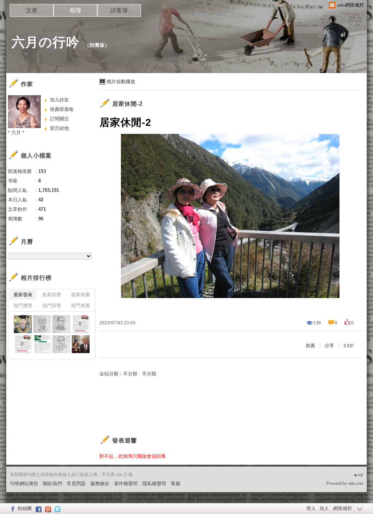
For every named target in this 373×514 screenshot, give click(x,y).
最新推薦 (80, 294)
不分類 (130, 373)
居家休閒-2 (127, 104)
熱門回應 (51, 305)
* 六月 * (16, 132)
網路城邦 (342, 508)
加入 (324, 508)
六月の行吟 (45, 42)
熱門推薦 (80, 305)
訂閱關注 (59, 118)
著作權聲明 (126, 483)
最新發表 (22, 294)
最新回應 (51, 294)
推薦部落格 (62, 109)
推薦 (310, 345)
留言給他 (59, 128)
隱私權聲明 (154, 483)
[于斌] (61, 324)
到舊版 (97, 45)
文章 (32, 10)
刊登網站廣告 (24, 483)
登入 (311, 508)
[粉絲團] (12, 508)
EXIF (348, 345)
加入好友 (59, 100)
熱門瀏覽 (22, 305)
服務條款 (99, 483)
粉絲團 (24, 508)
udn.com (355, 483)
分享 (329, 345)
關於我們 (52, 483)
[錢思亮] (61, 344)
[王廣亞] (23, 324)
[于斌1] (81, 324)
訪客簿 (119, 10)
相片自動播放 (121, 81)
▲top (358, 474)
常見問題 (76, 483)
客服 (175, 483)
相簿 (75, 10)
